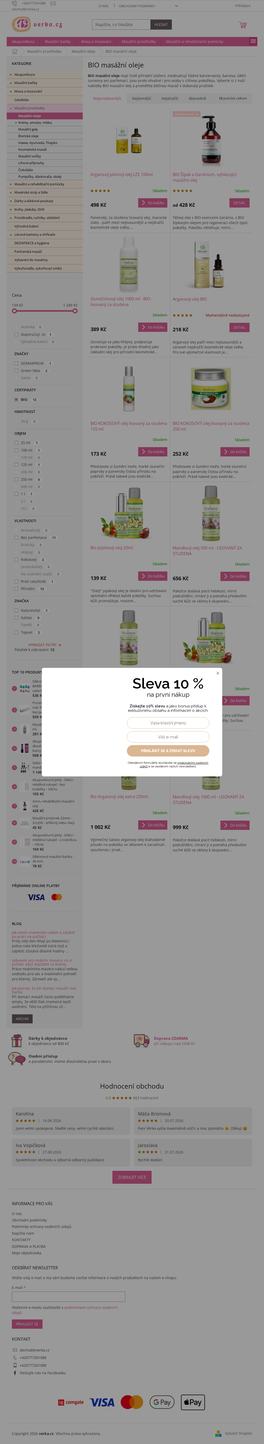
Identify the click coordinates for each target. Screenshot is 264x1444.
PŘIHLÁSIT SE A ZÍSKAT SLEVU (168, 751)
